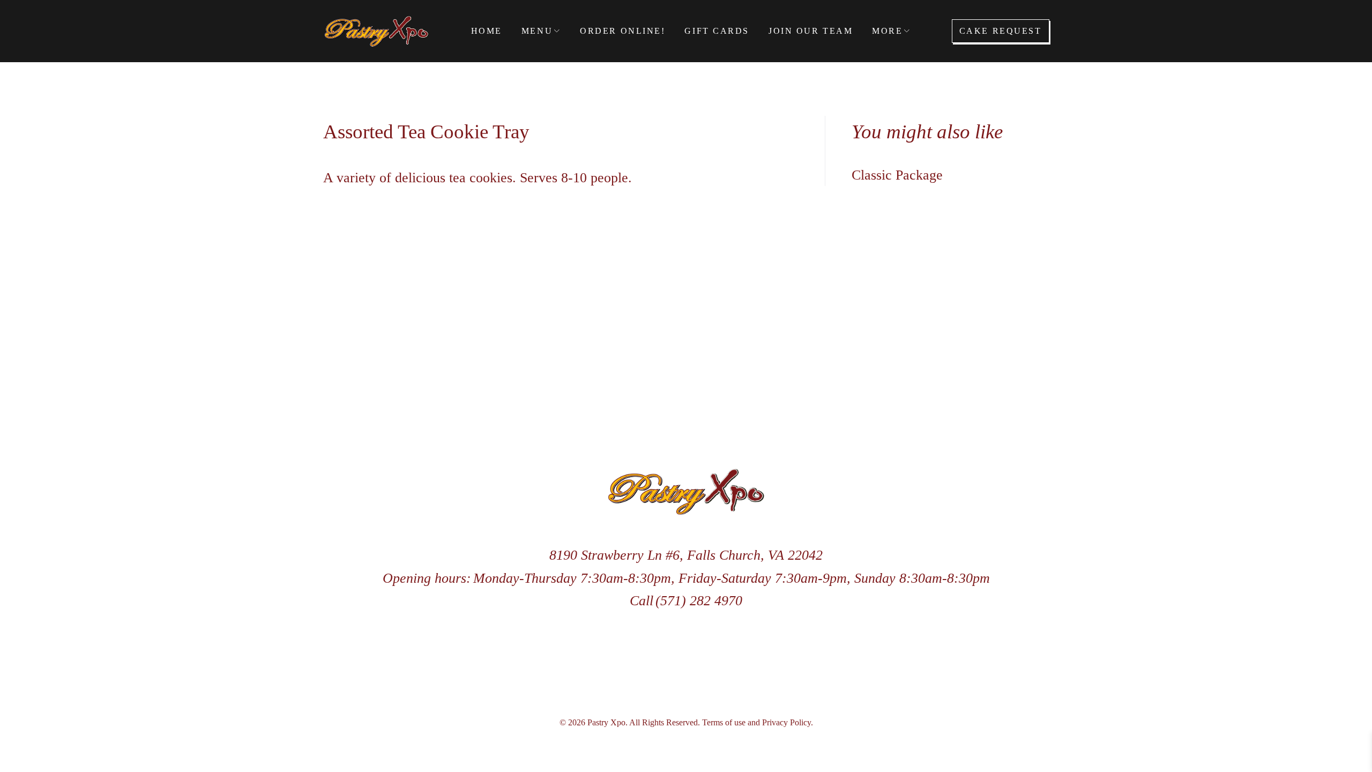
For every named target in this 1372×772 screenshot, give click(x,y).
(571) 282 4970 (698, 600)
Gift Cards (716, 30)
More (887, 30)
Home (486, 30)
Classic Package (897, 175)
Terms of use (723, 722)
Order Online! (622, 30)
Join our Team (811, 30)
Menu (537, 30)
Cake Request (1000, 30)
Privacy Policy (786, 722)
